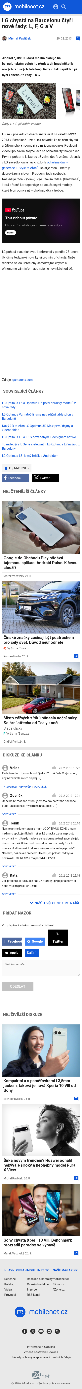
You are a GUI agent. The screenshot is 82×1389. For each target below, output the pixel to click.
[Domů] (23, 7)
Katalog (9, 1284)
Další (32, 953)
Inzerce (32, 1289)
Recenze (10, 1279)
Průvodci (10, 1295)
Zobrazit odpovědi (18, 786)
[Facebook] (24, 1332)
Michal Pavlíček (13, 1098)
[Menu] (75, 7)
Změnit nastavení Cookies (41, 1352)
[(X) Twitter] (32, 1332)
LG (11, 468)
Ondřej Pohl (11, 741)
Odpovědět (41, 786)
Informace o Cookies (41, 1346)
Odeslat (17, 986)
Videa (8, 1289)
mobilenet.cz (61, 1279)
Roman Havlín (12, 656)
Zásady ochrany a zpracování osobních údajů (41, 1357)
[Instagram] (49, 1332)
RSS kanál (33, 1295)
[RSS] (57, 1332)
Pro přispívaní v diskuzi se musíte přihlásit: (28, 925)
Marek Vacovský (14, 576)
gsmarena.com (22, 380)
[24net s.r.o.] (41, 1378)
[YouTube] (41, 1332)
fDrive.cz (58, 1284)
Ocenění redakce (38, 1284)
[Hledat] (64, 7)
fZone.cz (59, 1289)
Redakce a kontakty (40, 1279)
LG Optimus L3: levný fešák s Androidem (30, 456)
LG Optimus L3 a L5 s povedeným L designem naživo (39, 437)
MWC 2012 (21, 468)
